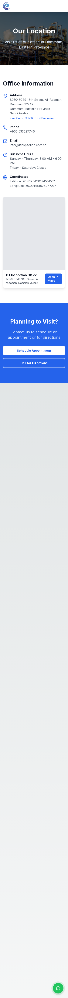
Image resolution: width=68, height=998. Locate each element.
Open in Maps (53, 278)
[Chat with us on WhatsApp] (58, 988)
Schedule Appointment (34, 350)
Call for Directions (34, 363)
